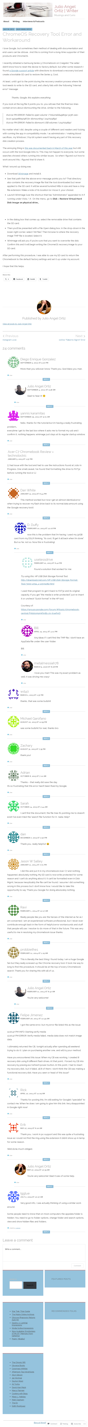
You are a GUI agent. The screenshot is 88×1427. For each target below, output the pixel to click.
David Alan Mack (19, 1387)
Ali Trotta (16, 1384)
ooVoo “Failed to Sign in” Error (72, 337)
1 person (17, 1228)
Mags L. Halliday (19, 1397)
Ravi (23, 907)
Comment (77, 1266)
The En (15, 1403)
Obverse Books (18, 1365)
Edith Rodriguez (18, 1406)
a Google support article (21, 70)
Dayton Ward (17, 1381)
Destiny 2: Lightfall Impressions (20, 1324)
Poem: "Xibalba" (18, 1339)
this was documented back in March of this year (49, 148)
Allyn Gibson (17, 1375)
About (6, 21)
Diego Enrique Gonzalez (38, 359)
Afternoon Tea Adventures (23, 1372)
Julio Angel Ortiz (24, 29)
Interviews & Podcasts (33, 21)
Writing (16, 21)
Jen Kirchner (17, 1378)
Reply (46, 379)
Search (13, 1279)
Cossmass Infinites (20, 1369)
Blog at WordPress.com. (44, 1423)
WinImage (23, 173)
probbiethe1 (29, 949)
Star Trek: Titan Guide (21, 1311)
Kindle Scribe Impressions (22, 1328)
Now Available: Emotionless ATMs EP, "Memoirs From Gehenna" (23, 1333)
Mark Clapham (18, 1400)
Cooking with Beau (20, 1394)
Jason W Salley (31, 861)
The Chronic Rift (18, 1362)
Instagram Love (10, 337)
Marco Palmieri (18, 1390)
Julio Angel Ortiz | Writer (66, 8)
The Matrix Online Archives (23, 1314)
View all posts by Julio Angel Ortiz (17, 324)
